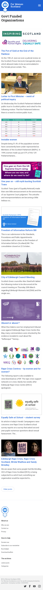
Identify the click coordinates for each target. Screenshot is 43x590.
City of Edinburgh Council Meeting (18, 277)
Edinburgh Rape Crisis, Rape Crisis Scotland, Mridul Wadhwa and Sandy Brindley (19, 462)
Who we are (5, 525)
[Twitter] (25, 586)
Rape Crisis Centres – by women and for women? (21, 370)
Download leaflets (7, 552)
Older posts (7, 489)
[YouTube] (34, 586)
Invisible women (9, 139)
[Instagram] (39, 586)
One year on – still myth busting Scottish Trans (21, 183)
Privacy (3, 531)
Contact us (4, 528)
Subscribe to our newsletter (10, 545)
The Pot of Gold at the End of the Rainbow (17, 52)
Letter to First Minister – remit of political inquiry (17, 98)
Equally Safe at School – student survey (20, 417)
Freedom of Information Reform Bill (18, 230)
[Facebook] (30, 586)
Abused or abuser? (10, 323)
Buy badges (5, 549)
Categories (4, 566)
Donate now (5, 542)
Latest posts (5, 563)
